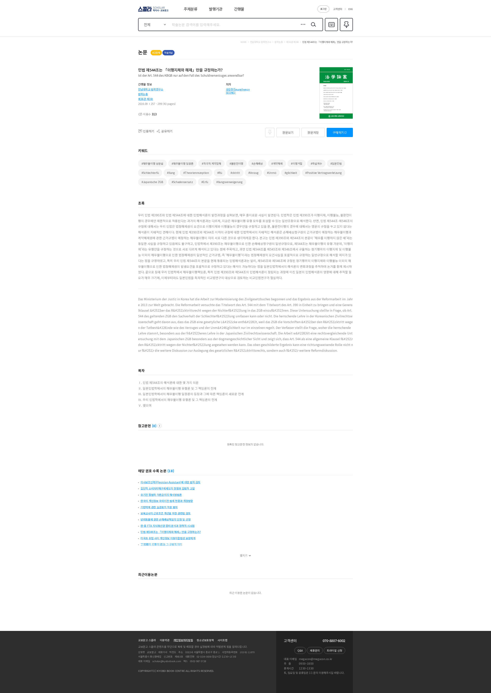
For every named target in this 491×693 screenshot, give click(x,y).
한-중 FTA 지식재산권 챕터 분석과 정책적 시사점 (167, 526)
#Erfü (204, 182)
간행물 (239, 9)
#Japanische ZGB (152, 182)
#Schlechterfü (150, 173)
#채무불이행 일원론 (182, 163)
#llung (171, 173)
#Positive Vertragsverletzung (323, 173)
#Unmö (271, 173)
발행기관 (215, 9)
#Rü (219, 173)
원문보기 (288, 132)
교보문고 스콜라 (147, 640)
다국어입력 (331, 30)
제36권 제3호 (145, 99)
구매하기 (338, 132)
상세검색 (302, 27)
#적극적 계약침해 (211, 163)
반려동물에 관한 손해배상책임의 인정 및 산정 (165, 519)
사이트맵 (222, 640)
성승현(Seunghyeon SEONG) (238, 90)
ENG (350, 9)
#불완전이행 (236, 163)
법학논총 (143, 94)
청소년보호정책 (205, 640)
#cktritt (235, 173)
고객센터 (337, 9)
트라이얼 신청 (334, 650)
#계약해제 (277, 163)
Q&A (300, 650)
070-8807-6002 (334, 641)
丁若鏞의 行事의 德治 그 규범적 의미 (161, 544)
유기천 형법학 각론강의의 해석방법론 (161, 495)
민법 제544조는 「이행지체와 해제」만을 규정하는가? (171, 532)
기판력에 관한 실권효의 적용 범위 (159, 507)
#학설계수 (316, 163)
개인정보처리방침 (183, 640)
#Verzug (253, 173)
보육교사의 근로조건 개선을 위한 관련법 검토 (165, 513)
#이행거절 (296, 163)
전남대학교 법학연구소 (150, 89)
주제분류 (190, 9)
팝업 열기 (159, 426)
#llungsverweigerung (229, 182)
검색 (312, 27)
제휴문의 (315, 650)
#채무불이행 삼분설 (152, 163)
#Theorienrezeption (196, 173)
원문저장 (313, 132)
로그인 (323, 8)
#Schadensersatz (182, 182)
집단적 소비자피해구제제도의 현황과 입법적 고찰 (168, 488)
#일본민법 (336, 163)
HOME (244, 42)
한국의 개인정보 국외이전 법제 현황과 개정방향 (167, 501)
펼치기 (243, 555)
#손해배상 (257, 163)
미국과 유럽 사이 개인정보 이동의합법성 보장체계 (168, 538)
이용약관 (165, 640)
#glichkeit (291, 173)
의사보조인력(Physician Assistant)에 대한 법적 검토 (170, 482)
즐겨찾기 (346, 30)
